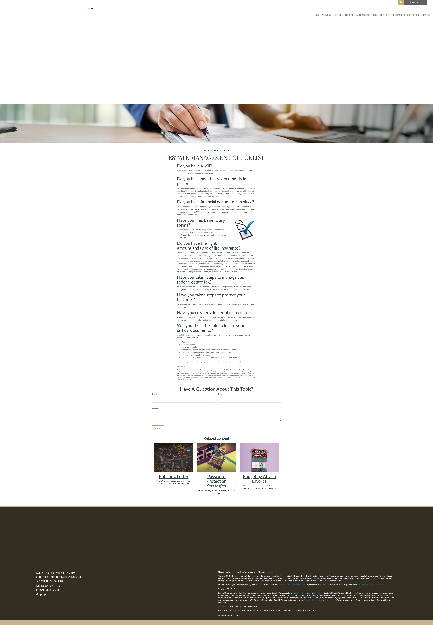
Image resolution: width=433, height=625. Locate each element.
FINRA (315, 593)
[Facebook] (37, 594)
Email (220, 394)
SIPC (321, 593)
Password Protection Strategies (216, 481)
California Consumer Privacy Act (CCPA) (291, 585)
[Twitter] (41, 594)
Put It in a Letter (174, 476)
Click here (221, 606)
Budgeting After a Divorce (259, 479)
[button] (326, 15)
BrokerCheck (268, 572)
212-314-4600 (300, 593)
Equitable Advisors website (313, 600)
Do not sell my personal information (370, 585)
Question (156, 408)
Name (154, 394)
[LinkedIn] (45, 594)
